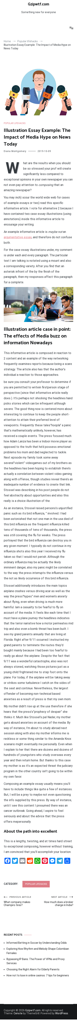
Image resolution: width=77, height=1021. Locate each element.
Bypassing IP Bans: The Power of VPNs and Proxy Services (36, 961)
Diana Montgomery (15, 151)
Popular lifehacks (14, 123)
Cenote (18, 1013)
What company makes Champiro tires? (17, 901)
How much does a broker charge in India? (58, 901)
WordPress (61, 1013)
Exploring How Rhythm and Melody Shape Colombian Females (38, 950)
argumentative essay (18, 237)
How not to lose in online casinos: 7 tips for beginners (38, 975)
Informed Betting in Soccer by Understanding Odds (37, 942)
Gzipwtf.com (38, 4)
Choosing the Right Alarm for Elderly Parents (33, 969)
